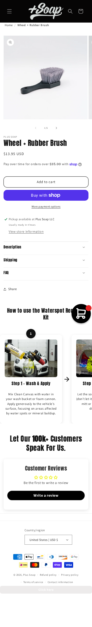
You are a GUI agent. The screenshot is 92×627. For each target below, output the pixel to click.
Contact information (60, 582)
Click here (46, 589)
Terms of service (33, 582)
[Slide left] (35, 128)
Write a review (45, 495)
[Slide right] (56, 128)
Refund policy (48, 574)
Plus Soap (29, 574)
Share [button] (12, 289)
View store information (26, 231)
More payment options (46, 206)
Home (9, 25)
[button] (9, 11)
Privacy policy (70, 574)
